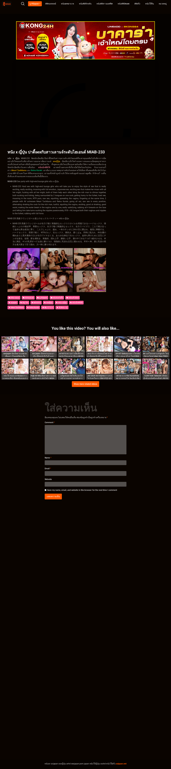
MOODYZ (37, 303)
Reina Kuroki (34, 307)
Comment (50, 422)
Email (48, 468)
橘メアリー (48, 307)
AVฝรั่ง (137, 4)
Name (48, 458)
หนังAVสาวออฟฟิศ (105, 4)
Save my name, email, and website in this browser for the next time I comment (82, 490)
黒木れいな (63, 307)
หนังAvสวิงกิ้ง (57, 298)
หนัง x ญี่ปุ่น (62, 303)
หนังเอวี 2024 (73, 298)
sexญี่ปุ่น (49, 303)
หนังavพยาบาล (67, 4)
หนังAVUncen (123, 4)
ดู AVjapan (34, 4)
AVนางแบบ (15, 298)
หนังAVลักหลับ (85, 4)
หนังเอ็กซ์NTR (77, 303)
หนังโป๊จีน (149, 4)
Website (48, 479)
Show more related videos (85, 384)
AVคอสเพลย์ (50, 4)
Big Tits (25, 303)
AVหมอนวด (29, 298)
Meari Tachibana (17, 307)
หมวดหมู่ (163, 4)
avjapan (13, 303)
